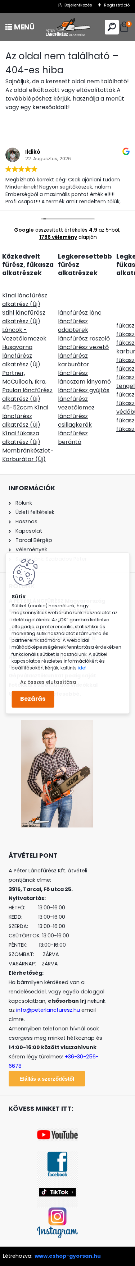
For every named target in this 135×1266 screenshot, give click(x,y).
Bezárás (32, 699)
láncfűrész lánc (80, 313)
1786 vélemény (58, 237)
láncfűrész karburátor (73, 360)
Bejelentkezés (78, 5)
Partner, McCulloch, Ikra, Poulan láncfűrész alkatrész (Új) (27, 386)
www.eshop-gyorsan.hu (68, 1256)
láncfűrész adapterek (73, 325)
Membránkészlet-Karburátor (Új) (28, 454)
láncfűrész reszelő (84, 338)
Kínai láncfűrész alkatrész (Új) (24, 299)
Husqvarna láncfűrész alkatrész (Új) (21, 355)
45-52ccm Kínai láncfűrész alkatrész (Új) (25, 416)
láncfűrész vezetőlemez (76, 403)
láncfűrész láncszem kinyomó (84, 377)
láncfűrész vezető (83, 347)
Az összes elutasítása (48, 682)
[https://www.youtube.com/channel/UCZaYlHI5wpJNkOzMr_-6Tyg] (57, 1132)
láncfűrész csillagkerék (75, 420)
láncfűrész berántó (73, 437)
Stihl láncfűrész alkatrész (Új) (23, 317)
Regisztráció (117, 5)
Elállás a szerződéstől (46, 1079)
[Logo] (67, 27)
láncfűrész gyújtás (83, 390)
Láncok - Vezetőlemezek (24, 334)
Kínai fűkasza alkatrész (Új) (21, 437)
